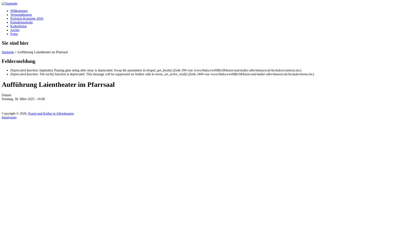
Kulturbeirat (18, 26)
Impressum (9, 117)
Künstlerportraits (21, 22)
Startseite (8, 52)
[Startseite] (9, 3)
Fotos (14, 34)
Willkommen (19, 11)
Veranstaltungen (21, 14)
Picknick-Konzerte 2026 (26, 18)
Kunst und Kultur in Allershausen (51, 113)
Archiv (15, 30)
